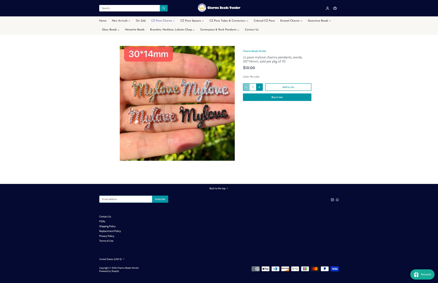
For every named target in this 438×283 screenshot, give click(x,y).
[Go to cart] (335, 8)
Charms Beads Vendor (254, 51)
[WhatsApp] (337, 199)
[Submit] (164, 8)
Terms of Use (106, 240)
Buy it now (277, 97)
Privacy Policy (106, 236)
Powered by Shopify (109, 271)
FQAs (102, 221)
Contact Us (105, 216)
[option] (177, 103)
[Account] (327, 8)
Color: (246, 76)
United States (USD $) (110, 259)
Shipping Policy (107, 226)
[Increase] (259, 87)
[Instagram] (332, 199)
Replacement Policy (110, 231)
